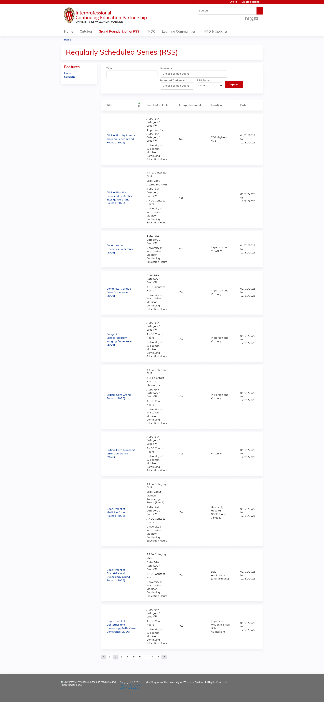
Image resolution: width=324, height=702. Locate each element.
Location (216, 105)
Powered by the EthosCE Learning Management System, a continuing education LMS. (251, 696)
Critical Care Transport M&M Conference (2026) (120, 454)
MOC (151, 31)
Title (109, 68)
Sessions (69, 77)
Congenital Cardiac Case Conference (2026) (118, 292)
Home (68, 31)
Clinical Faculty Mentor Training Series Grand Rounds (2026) (120, 139)
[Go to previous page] (103, 657)
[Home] (115, 16)
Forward (260, 18)
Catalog (86, 31)
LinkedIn (256, 18)
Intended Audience (172, 80)
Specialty (166, 68)
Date (243, 105)
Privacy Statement (130, 685)
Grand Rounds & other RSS (119, 31)
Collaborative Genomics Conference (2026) (120, 249)
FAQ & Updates (216, 31)
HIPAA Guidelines (130, 688)
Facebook (246, 18)
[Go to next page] (164, 657)
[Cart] (262, 3)
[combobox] (177, 74)
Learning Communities (179, 31)
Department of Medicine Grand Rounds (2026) (116, 513)
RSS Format (204, 80)
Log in (233, 2)
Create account (250, 2)
